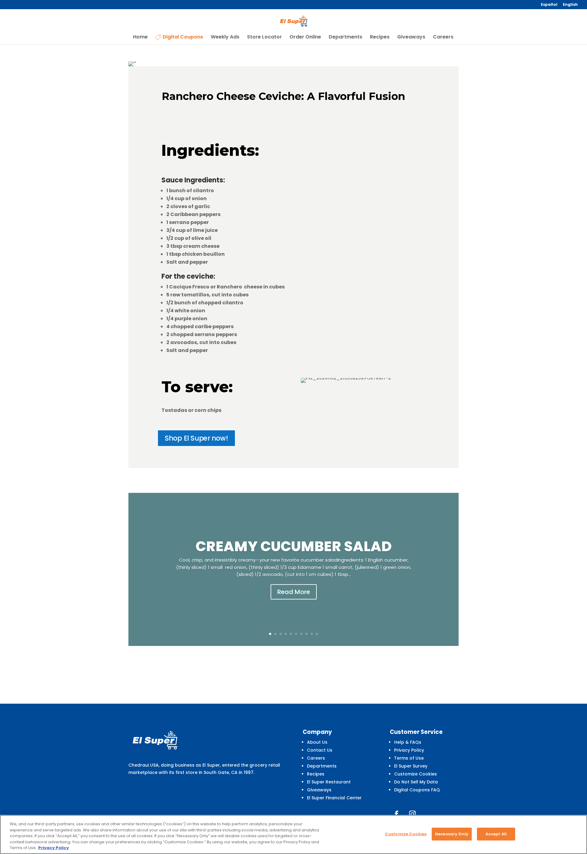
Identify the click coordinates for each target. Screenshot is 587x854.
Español (549, 5)
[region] (293, 834)
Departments (345, 37)
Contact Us (319, 750)
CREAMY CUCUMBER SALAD (294, 546)
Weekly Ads (225, 37)
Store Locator (264, 37)
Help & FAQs (407, 742)
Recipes (379, 37)
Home (140, 37)
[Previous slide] (129, 569)
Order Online (305, 37)
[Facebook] (396, 814)
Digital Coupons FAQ (417, 790)
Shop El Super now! (196, 438)
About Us (317, 742)
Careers (443, 37)
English (570, 5)
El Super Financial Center (334, 798)
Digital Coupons (183, 37)
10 (317, 634)
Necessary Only (451, 834)
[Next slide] (458, 569)
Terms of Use (409, 758)
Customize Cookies (415, 774)
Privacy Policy (409, 750)
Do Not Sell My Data (416, 782)
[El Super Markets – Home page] (294, 21)
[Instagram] (412, 814)
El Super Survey (410, 766)
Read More (293, 592)
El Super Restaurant (329, 782)
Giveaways (411, 37)
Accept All (496, 834)
